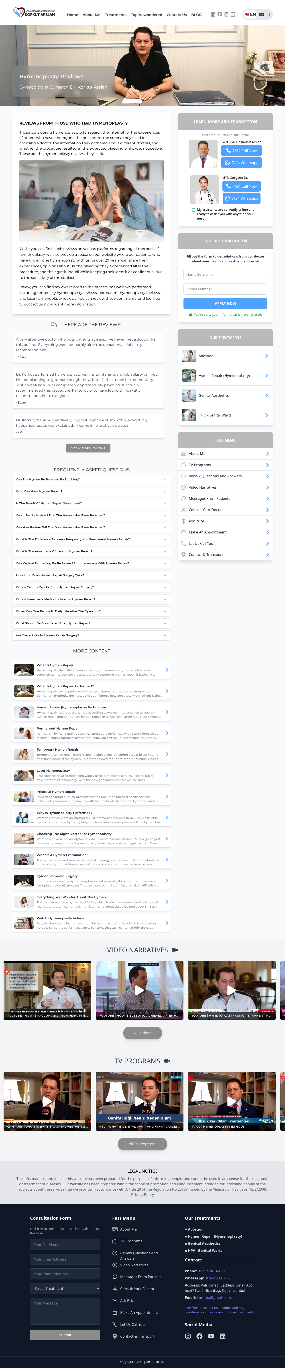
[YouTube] (232, 14)
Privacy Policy (142, 1194)
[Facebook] (219, 14)
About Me (91, 15)
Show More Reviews (88, 448)
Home (72, 15)
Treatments (115, 15)
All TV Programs (142, 1144)
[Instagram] (226, 14)
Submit (65, 1334)
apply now (225, 303)
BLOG (196, 15)
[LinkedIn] (213, 14)
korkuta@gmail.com (214, 1297)
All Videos (142, 1033)
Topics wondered (146, 15)
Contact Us (177, 15)
